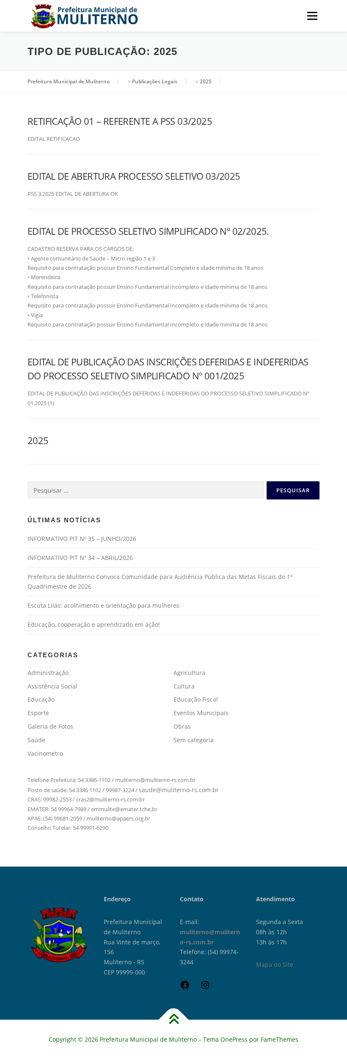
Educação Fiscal (196, 699)
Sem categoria (194, 740)
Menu (312, 15)
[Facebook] (185, 988)
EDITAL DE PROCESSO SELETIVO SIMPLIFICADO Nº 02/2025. (148, 231)
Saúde (36, 740)
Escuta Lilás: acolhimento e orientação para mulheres (103, 605)
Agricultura (189, 673)
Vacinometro (45, 753)
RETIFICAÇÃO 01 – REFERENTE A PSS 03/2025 (120, 121)
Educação (41, 699)
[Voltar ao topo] (174, 1019)
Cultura (184, 686)
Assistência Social (52, 686)
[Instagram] (205, 988)
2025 (38, 440)
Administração (48, 673)
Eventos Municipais (201, 713)
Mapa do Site (274, 964)
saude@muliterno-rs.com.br (179, 790)
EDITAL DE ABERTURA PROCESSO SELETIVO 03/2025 (134, 176)
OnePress (234, 1039)
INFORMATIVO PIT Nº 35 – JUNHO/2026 (82, 539)
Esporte (38, 713)
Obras (182, 726)
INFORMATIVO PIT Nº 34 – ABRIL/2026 (80, 558)
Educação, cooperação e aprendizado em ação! (94, 624)
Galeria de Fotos (50, 726)
